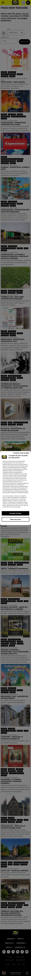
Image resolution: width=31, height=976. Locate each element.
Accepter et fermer (15, 513)
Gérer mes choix (15, 519)
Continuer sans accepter (21, 453)
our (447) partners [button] (10, 461)
